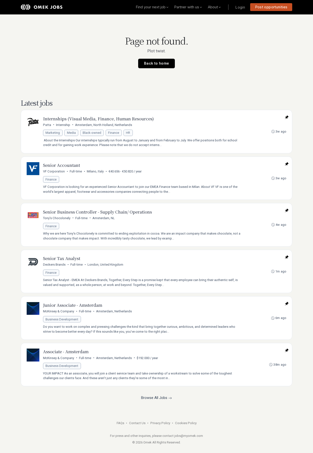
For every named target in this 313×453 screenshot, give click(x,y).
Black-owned (92, 133)
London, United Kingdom (105, 264)
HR (128, 133)
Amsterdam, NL (103, 218)
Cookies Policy (186, 423)
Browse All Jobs (154, 398)
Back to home (156, 63)
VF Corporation (54, 171)
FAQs (120, 423)
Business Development (61, 319)
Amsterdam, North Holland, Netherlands (103, 125)
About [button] (213, 7)
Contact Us (137, 423)
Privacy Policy (160, 423)
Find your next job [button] (151, 7)
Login (240, 7)
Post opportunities (271, 7)
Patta (47, 125)
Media (71, 133)
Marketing (52, 133)
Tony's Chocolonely (56, 218)
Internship (63, 125)
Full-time (76, 171)
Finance (113, 133)
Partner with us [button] (186, 7)
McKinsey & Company (58, 311)
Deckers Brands (54, 264)
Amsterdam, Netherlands (114, 311)
